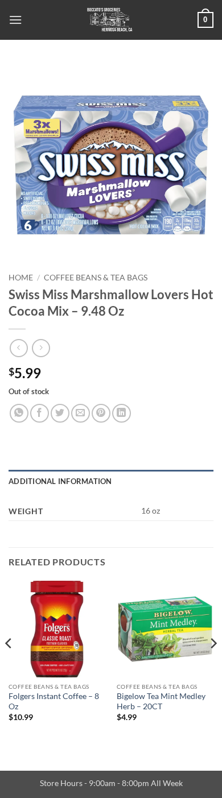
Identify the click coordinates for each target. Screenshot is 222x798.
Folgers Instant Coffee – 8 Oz (54, 701)
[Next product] (18, 348)
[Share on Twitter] (60, 413)
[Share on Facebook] (39, 413)
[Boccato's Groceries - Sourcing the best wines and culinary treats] (110, 20)
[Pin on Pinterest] (101, 413)
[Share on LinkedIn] (121, 413)
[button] (15, 20)
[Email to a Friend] (80, 413)
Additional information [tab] (60, 481)
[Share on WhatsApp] (19, 413)
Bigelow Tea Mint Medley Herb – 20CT (161, 701)
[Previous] (9, 666)
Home (21, 277)
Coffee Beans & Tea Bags (95, 277)
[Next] (213, 666)
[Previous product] (41, 348)
